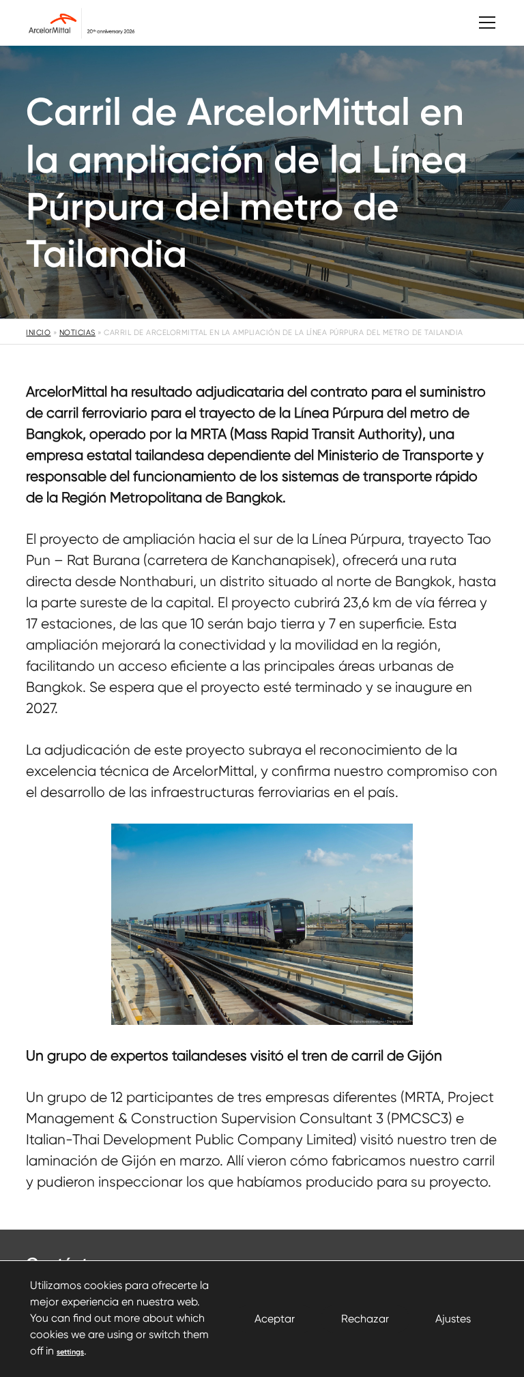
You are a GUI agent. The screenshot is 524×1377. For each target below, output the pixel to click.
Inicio (38, 332)
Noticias (77, 332)
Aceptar (274, 1318)
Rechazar (365, 1318)
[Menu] (480, 23)
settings (70, 1352)
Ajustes (453, 1318)
